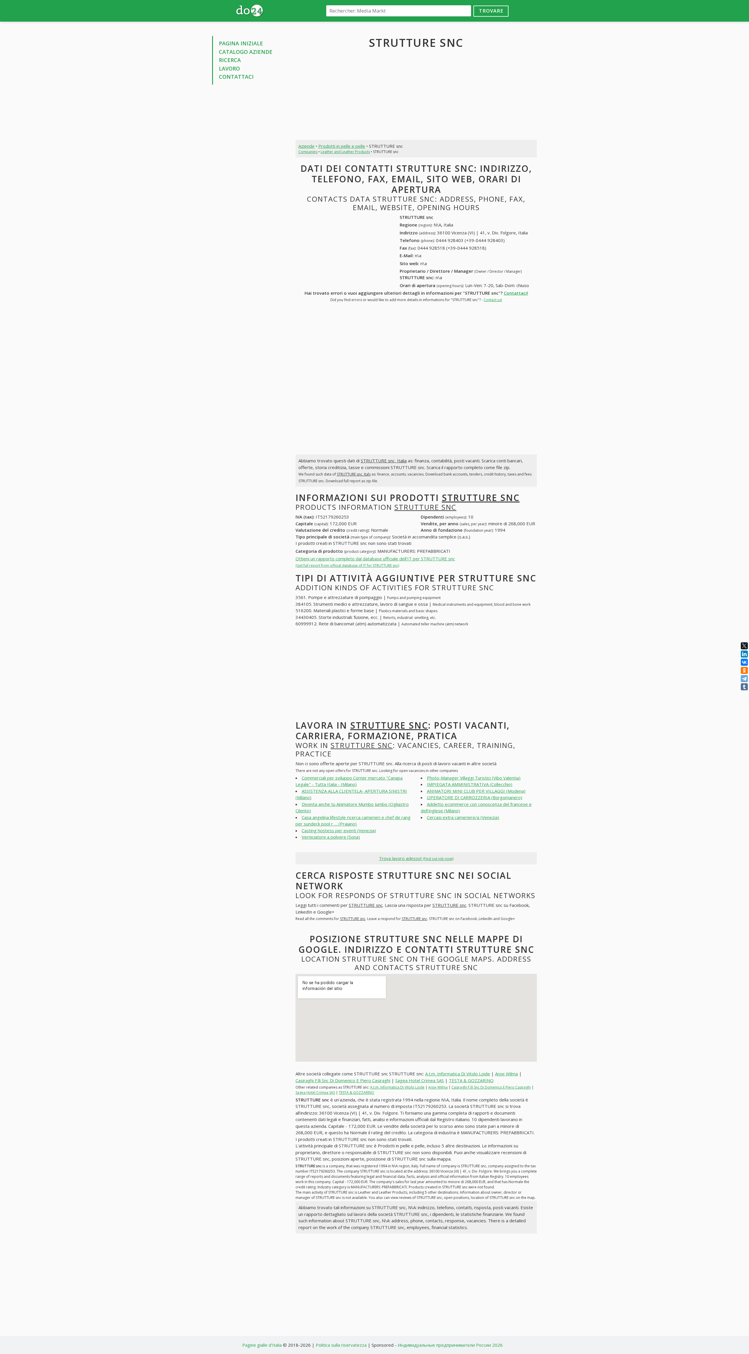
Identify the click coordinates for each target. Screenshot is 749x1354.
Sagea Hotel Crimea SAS (419, 1080)
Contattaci (236, 76)
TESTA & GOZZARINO (471, 1080)
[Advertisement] (249, 178)
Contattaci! (516, 293)
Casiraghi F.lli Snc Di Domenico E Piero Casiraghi (343, 1080)
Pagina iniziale (241, 43)
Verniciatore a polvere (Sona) (331, 837)
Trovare (491, 10)
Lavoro (229, 68)
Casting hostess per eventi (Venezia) (339, 830)
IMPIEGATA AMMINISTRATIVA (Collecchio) (469, 784)
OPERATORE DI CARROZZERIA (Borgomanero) (474, 797)
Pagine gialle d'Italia (262, 1345)
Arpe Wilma (506, 1074)
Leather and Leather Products (345, 151)
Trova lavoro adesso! (416, 858)
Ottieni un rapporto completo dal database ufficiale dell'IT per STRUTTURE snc (375, 562)
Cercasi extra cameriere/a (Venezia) (463, 817)
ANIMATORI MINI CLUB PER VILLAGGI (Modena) (476, 791)
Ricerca (230, 60)
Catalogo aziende (245, 51)
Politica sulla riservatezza (341, 1345)
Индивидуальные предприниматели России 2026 (450, 1345)
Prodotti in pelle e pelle (341, 146)
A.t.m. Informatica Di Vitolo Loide (457, 1074)
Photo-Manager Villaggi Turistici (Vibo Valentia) (473, 778)
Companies (307, 151)
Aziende (306, 146)
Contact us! (493, 299)
